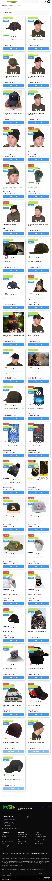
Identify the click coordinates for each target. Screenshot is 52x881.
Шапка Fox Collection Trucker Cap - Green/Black (36, 114)
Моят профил (38, 834)
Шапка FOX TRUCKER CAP (34, 335)
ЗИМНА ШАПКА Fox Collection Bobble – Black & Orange (13, 336)
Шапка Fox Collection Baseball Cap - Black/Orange (36, 77)
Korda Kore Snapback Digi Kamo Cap (36, 261)
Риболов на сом (22, 839)
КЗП (42, 869)
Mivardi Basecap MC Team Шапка (10, 298)
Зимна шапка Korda (32, 187)
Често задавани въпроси (7, 841)
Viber (31, 816)
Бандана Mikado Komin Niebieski (35, 408)
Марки (3, 843)
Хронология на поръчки (40, 836)
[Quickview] (11, 36)
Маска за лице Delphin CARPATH (35, 557)
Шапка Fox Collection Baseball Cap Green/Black (11, 77)
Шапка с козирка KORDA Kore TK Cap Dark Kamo (13, 40)
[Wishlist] (16, 36)
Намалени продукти (6, 845)
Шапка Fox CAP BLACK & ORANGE (36, 39)
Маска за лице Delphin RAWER (10, 594)
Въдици (20, 845)
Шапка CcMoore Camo (8, 261)
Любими (37, 838)
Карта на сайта (5, 846)
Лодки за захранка (22, 841)
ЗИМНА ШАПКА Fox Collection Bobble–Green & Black (38, 298)
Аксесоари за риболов (23, 846)
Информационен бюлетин (41, 839)
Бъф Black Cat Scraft (32, 482)
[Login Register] (45, 1)
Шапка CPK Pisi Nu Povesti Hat (10, 557)
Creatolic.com (10, 875)
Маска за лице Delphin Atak (34, 594)
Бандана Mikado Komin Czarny (35, 445)
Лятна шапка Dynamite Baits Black (36, 668)
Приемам (47, 878)
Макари (20, 843)
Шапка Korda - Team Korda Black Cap (11, 779)
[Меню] (3, 1)
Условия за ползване (7, 839)
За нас (3, 834)
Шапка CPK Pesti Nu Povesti (34, 520)
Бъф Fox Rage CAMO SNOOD (9, 668)
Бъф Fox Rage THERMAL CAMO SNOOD (37, 631)
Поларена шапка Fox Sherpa (9, 224)
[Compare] (13, 36)
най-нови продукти (8, 12)
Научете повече (25, 878)
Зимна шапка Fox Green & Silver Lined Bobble (12, 706)
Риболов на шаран (22, 834)
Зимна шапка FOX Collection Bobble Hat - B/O (38, 150)
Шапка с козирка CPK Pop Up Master (11, 520)
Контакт (37, 841)
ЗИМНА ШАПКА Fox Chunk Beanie (11, 742)
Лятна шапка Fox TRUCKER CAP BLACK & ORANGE (12, 114)
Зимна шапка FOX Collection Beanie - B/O (13, 150)
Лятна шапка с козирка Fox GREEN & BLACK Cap (13, 409)
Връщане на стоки (39, 843)
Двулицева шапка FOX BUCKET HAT (36, 742)
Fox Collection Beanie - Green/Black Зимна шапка (38, 225)
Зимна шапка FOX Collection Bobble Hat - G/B (13, 187)
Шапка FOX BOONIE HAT (33, 371)
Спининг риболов (22, 838)
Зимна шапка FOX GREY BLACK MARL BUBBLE (12, 483)
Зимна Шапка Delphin (8, 631)
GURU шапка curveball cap (34, 705)
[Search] (35, 2)
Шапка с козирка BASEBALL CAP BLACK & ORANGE (12, 372)
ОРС (40, 869)
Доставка (4, 836)
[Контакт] (41, 1)
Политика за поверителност (8, 838)
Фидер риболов (22, 836)
